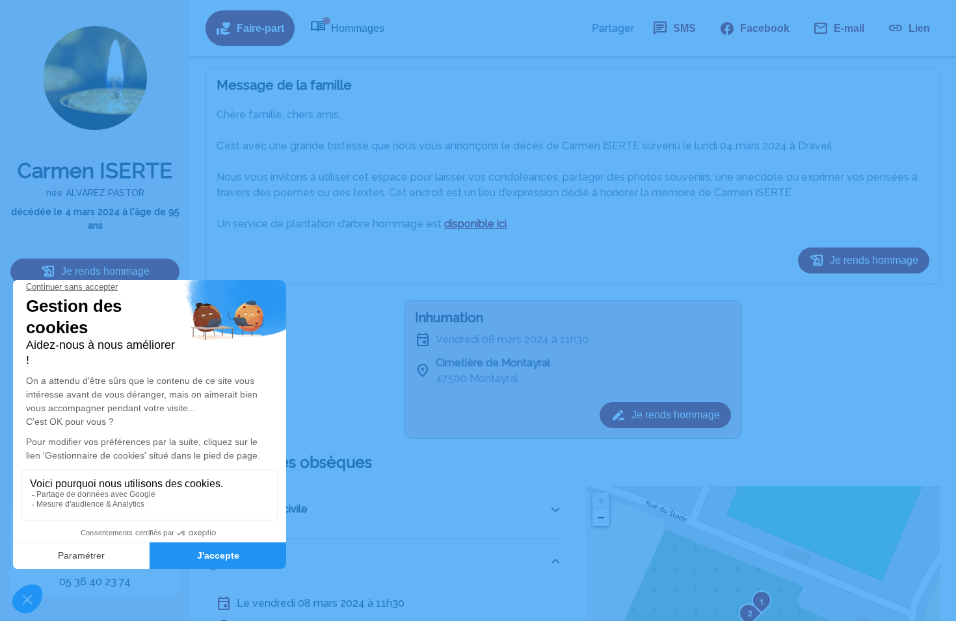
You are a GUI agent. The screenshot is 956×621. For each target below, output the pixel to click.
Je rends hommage (105, 271)
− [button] (601, 517)
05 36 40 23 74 (95, 582)
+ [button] (601, 500)
